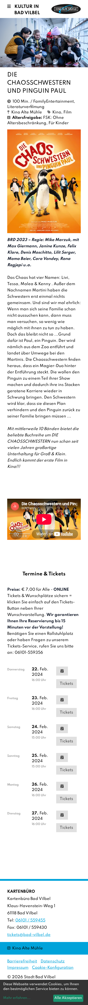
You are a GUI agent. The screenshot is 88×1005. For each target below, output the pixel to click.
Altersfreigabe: (27, 118)
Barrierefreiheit (22, 961)
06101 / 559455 (30, 920)
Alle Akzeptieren (68, 998)
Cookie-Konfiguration (53, 968)
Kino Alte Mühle (25, 948)
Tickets (66, 684)
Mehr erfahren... (16, 998)
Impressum (17, 968)
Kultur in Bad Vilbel (27, 10)
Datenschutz (53, 961)
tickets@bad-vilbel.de (29, 935)
